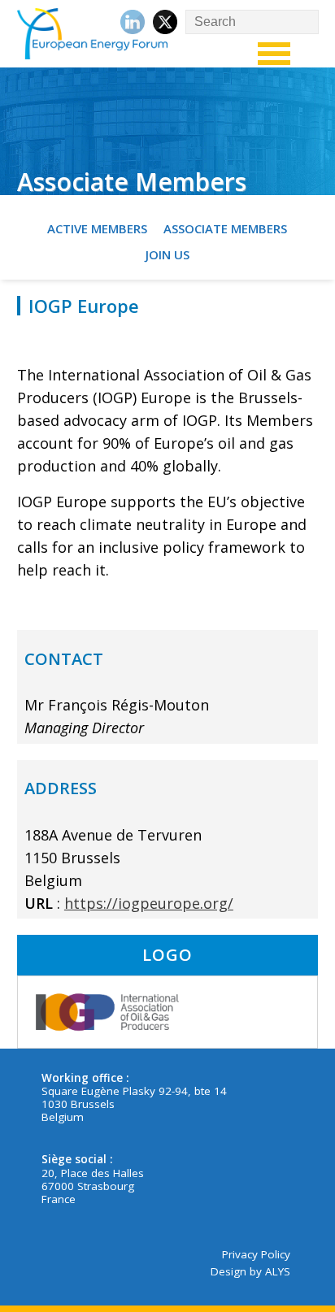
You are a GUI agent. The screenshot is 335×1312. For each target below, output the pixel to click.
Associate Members (225, 228)
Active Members (97, 228)
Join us (167, 254)
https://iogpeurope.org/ (148, 903)
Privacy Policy (256, 1254)
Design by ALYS (250, 1271)
